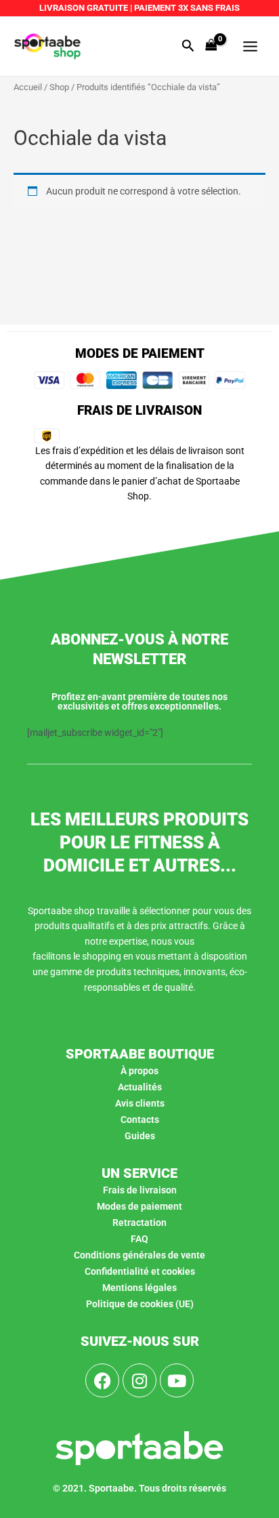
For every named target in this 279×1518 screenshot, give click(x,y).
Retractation (139, 1222)
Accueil (28, 87)
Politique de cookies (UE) (140, 1303)
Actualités (140, 1087)
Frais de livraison (140, 1190)
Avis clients (140, 1103)
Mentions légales (139, 1287)
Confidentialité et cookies (140, 1271)
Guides (140, 1135)
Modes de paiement (139, 1206)
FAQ (139, 1238)
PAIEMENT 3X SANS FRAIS (186, 8)
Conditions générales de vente (139, 1255)
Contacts (140, 1119)
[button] (188, 46)
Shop (59, 87)
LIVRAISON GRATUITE (83, 8)
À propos (139, 1070)
